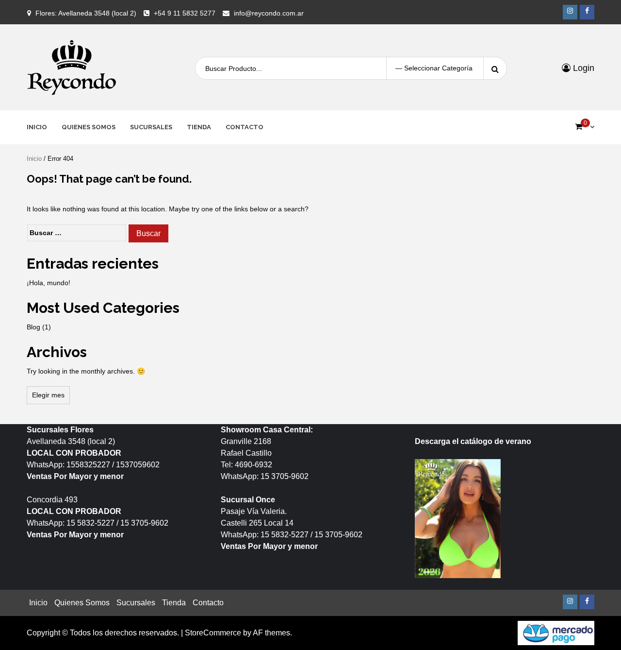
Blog (33, 327)
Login (582, 68)
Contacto (244, 127)
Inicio (37, 127)
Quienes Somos (88, 127)
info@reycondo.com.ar (269, 13)
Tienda (199, 127)
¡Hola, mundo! (48, 283)
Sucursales (151, 127)
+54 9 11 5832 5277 (184, 13)
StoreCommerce (213, 633)
